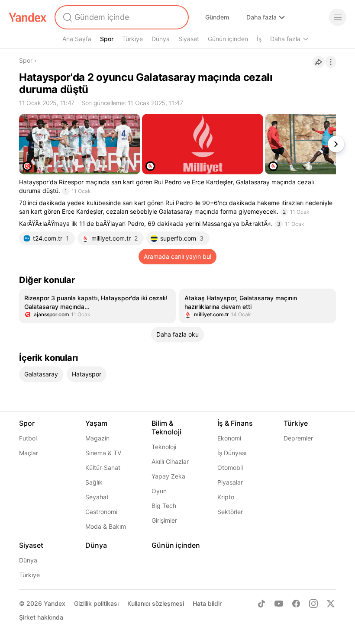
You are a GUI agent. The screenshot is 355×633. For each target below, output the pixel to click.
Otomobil (230, 467)
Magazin (97, 438)
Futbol (28, 438)
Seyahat (97, 497)
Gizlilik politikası (96, 603)
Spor (106, 38)
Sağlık (94, 482)
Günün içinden (228, 38)
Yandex (54, 603)
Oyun (159, 491)
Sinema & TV (103, 452)
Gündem (217, 17)
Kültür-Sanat (102, 467)
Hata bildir (207, 603)
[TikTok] (261, 603)
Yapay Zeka (168, 476)
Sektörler (230, 511)
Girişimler (164, 520)
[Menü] (337, 17)
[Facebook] (296, 603)
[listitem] (97, 306)
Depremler (298, 438)
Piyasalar (230, 482)
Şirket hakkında (41, 617)
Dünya (161, 38)
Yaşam (96, 423)
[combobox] (120, 17)
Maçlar (28, 452)
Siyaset (188, 38)
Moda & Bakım (105, 526)
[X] (330, 603)
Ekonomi (229, 438)
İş (259, 38)
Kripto (225, 497)
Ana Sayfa (76, 38)
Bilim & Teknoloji (166, 427)
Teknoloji (164, 446)
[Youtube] (278, 603)
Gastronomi (101, 511)
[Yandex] (28, 17)
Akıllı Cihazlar (170, 461)
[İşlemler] (331, 62)
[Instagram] (313, 603)
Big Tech (164, 505)
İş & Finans (235, 423)
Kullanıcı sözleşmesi (155, 603)
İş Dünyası (231, 452)
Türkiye (132, 38)
